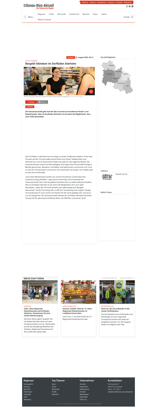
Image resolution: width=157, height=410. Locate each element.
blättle (103, 14)
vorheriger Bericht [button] (109, 278)
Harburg (27, 386)
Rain (25, 397)
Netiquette (84, 397)
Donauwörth (28, 384)
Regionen (41, 14)
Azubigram (111, 2)
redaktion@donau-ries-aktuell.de (120, 392)
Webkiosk (85, 2)
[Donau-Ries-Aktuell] (39, 6)
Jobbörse (92, 2)
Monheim (27, 389)
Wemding (27, 399)
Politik (51, 14)
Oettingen (27, 394)
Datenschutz (84, 389)
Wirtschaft (61, 14)
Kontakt (83, 392)
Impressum (84, 386)
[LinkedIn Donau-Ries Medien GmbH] (132, 6)
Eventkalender (101, 2)
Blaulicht (86, 14)
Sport (54, 384)
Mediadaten (128, 2)
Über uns (83, 399)
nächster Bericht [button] (126, 278)
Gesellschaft (74, 14)
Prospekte (119, 2)
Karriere (83, 384)
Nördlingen (28, 392)
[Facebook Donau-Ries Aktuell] (130, 6)
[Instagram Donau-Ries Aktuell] (127, 6)
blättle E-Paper (106, 192)
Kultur (95, 14)
